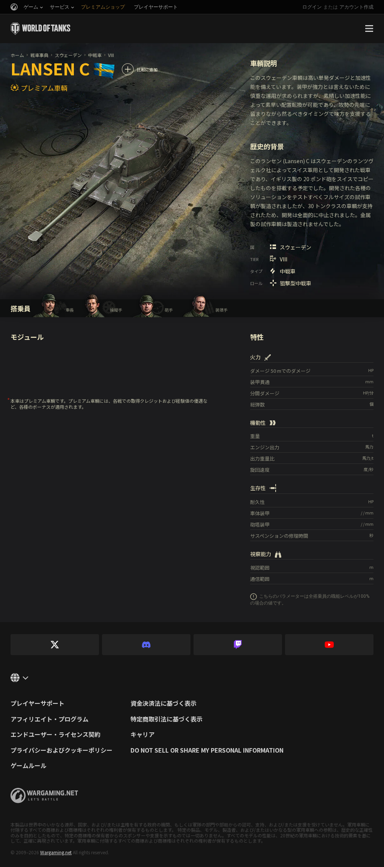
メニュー (369, 28)
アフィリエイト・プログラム (49, 719)
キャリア (142, 734)
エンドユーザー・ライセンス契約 (55, 734)
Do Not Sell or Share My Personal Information (207, 750)
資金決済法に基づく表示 (163, 703)
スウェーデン (68, 55)
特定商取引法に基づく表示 (166, 719)
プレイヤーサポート (37, 703)
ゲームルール (28, 765)
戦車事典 (39, 55)
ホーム (17, 55)
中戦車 (95, 55)
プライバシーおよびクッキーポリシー (61, 750)
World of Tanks (40, 28)
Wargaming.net (56, 852)
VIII (111, 55)
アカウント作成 (356, 7)
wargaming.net (44, 795)
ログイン (312, 7)
